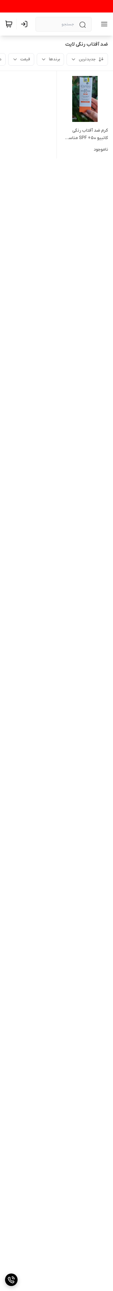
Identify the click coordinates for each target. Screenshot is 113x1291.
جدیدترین (87, 59)
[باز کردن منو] (103, 24)
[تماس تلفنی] (11, 1279)
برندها (54, 59)
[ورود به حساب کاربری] (25, 24)
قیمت (25, 59)
